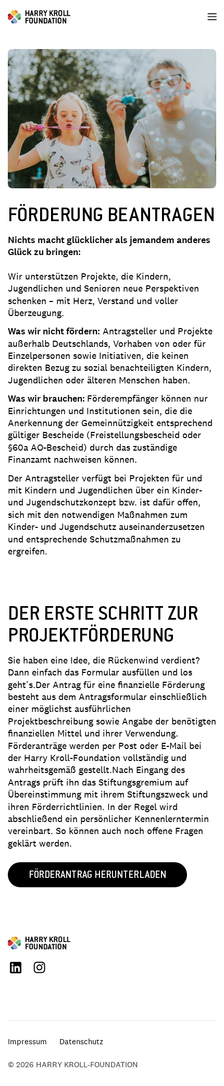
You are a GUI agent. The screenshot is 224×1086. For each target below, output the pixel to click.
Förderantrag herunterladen (97, 875)
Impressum (27, 1041)
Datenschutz (81, 1041)
